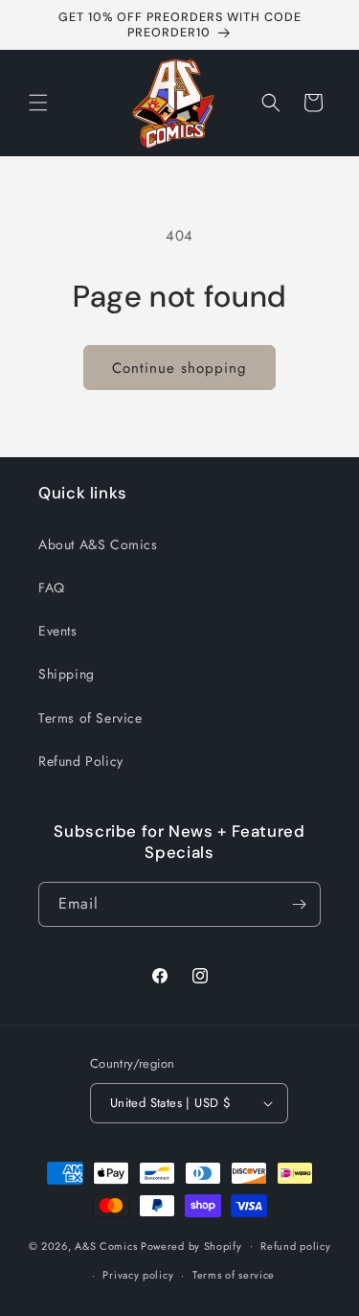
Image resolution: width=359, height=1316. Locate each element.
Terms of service (233, 1274)
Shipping (66, 673)
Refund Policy (80, 761)
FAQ (51, 587)
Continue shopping (179, 368)
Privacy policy (137, 1274)
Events (58, 630)
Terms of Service (90, 717)
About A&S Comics (98, 544)
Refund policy (295, 1246)
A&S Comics (106, 1245)
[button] (38, 102)
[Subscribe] (299, 904)
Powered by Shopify (191, 1245)
